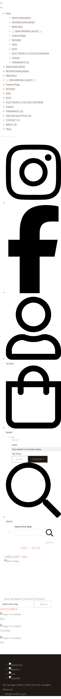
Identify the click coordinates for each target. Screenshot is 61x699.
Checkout (37, 459)
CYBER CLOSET (12, 556)
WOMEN (16, 40)
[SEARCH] (49, 532)
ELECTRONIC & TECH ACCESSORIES (30, 53)
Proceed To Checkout (34, 598)
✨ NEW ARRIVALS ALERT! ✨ (27, 31)
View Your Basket (13, 598)
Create (22, 693)
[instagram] (33, 202)
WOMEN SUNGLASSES (23, 22)
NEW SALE (17, 26)
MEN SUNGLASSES (21, 17)
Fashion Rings (19, 35)
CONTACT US (13, 120)
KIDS (14, 49)
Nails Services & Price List (18, 115)
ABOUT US (11, 124)
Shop (8, 13)
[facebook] (33, 292)
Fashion (16, 57)
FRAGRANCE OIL (20, 62)
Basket (19, 459)
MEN (14, 44)
